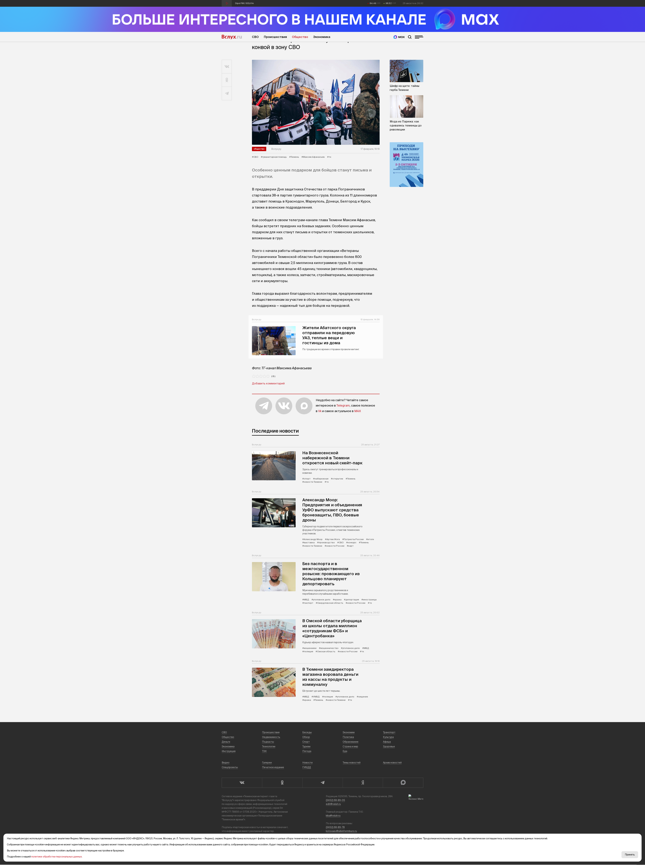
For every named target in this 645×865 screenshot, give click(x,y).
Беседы (307, 732)
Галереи (267, 762)
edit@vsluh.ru (333, 804)
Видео (225, 762)
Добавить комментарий (268, 383)
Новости (307, 762)
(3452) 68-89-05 (335, 800)
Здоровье (389, 746)
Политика (348, 737)
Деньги (226, 741)
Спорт (306, 741)
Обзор (306, 737)
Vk (319, 411)
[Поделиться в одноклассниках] (227, 80)
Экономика (321, 37)
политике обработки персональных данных (56, 856)
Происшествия (275, 37)
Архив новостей (392, 762)
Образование (350, 741)
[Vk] (242, 783)
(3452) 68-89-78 (335, 827)
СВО (255, 37)
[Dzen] (363, 783)
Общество (300, 37)
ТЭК (264, 751)
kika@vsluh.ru (333, 815)
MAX (357, 411)
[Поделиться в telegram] (227, 93)
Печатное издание (273, 767)
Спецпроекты (230, 767)
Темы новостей (351, 762)
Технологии (268, 746)
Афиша (387, 741)
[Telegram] (322, 783)
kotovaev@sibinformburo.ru (341, 831)
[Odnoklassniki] (282, 783)
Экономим (349, 732)
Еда (345, 751)
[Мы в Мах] (399, 37)
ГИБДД (306, 767)
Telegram (343, 405)
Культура (388, 737)
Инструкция (228, 751)
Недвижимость (271, 737)
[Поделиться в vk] (227, 66)
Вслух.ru (232, 37)
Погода (306, 751)
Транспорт (389, 732)
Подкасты (268, 741)
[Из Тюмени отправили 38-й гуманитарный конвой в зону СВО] (316, 102)
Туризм (306, 746)
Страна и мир (350, 746)
